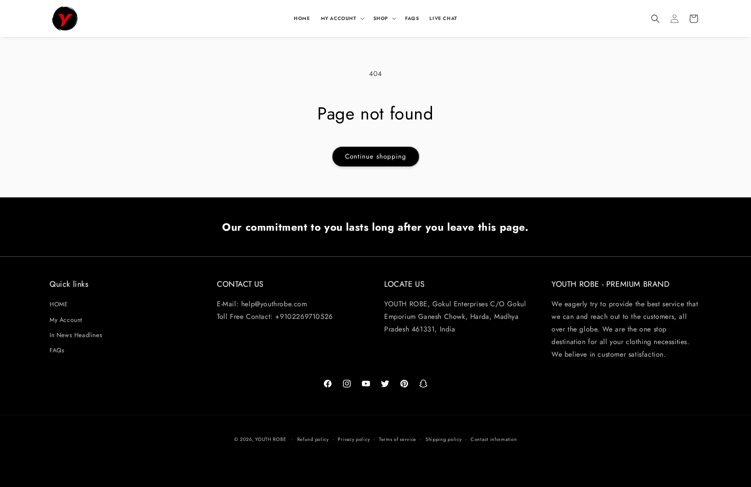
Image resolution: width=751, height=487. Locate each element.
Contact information (494, 438)
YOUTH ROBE (270, 439)
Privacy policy (354, 438)
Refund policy (313, 438)
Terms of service (397, 438)
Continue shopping (375, 156)
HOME (59, 304)
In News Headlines (76, 335)
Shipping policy (443, 438)
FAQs (57, 350)
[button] (342, 18)
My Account (66, 319)
